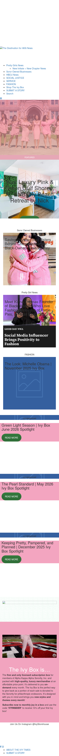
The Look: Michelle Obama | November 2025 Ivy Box (28, 365)
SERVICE (11, 81)
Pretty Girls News (14, 65)
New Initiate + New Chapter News (29, 68)
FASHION (11, 84)
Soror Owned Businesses (18, 71)
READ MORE (11, 437)
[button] (1, 98)
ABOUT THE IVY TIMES (18, 749)
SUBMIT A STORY (15, 90)
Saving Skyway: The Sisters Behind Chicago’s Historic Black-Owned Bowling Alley (28, 243)
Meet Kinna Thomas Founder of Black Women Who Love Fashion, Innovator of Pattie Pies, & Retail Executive (29, 308)
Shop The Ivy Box (15, 87)
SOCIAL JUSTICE (15, 77)
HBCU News (12, 74)
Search (9, 93)
